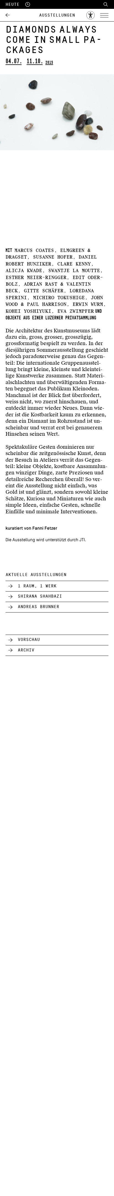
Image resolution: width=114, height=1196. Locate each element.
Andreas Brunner (38, 606)
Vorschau (29, 639)
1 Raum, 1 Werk (37, 585)
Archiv (26, 650)
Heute (12, 4)
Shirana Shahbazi (40, 596)
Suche (105, 4)
